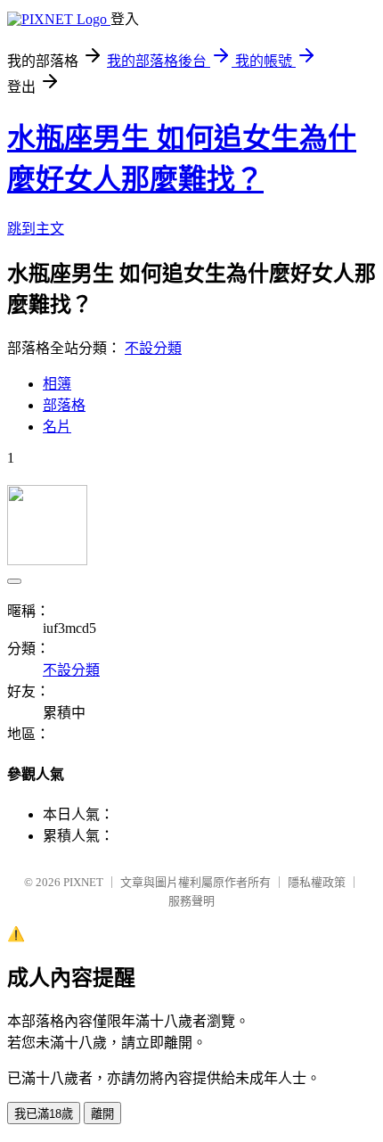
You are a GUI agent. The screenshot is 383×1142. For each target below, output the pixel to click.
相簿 (57, 383)
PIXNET (83, 882)
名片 (57, 426)
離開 (102, 1114)
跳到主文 (35, 228)
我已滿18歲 (43, 1114)
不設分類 (153, 348)
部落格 (64, 405)
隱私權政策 (317, 882)
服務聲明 (191, 901)
